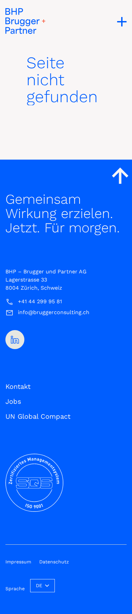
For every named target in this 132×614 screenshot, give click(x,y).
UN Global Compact (37, 416)
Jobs (13, 401)
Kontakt (17, 386)
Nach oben (120, 175)
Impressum (18, 561)
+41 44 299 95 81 (40, 301)
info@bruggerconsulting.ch (53, 312)
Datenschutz (54, 561)
